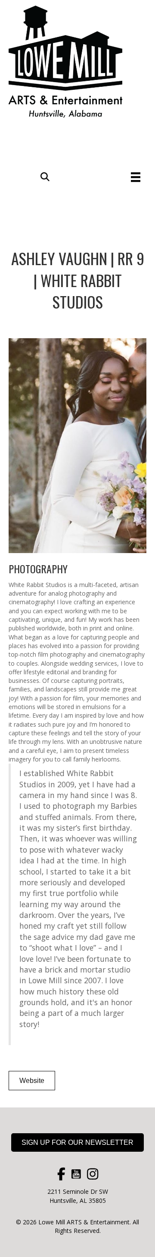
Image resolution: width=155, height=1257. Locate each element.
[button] (45, 177)
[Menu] (135, 177)
